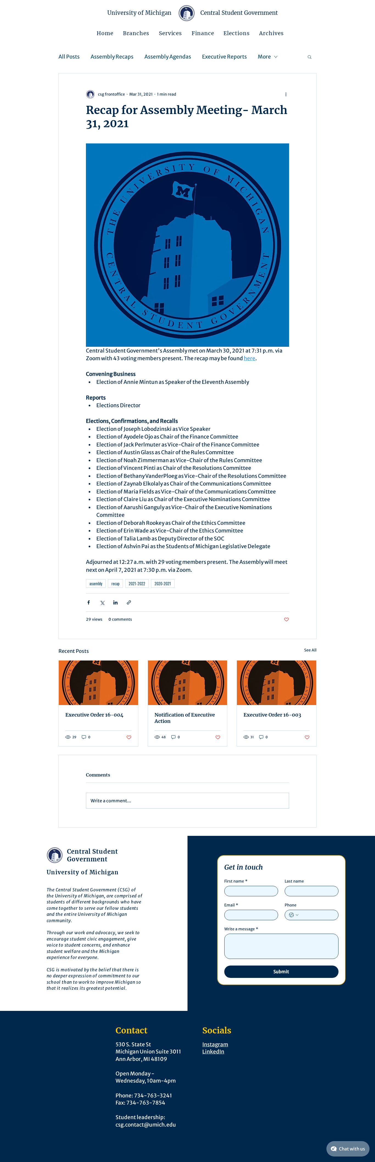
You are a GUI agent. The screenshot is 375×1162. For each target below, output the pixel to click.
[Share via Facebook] (88, 602)
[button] (136, 33)
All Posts (69, 56)
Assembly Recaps (112, 56)
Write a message (241, 929)
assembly (95, 583)
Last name (294, 881)
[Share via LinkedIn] (115, 602)
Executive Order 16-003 (272, 715)
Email (231, 905)
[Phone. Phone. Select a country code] (293, 915)
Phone (290, 905)
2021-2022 (137, 583)
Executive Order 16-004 (94, 715)
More (264, 56)
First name (235, 881)
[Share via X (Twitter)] (102, 602)
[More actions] (285, 94)
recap (115, 583)
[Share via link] (128, 602)
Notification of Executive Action (185, 718)
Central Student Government (239, 12)
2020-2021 (163, 583)
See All (310, 650)
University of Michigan (139, 12)
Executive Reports (224, 56)
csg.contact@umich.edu (146, 1124)
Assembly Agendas (167, 56)
